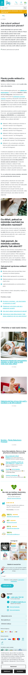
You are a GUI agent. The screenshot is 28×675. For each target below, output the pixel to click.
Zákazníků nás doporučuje (13, 529)
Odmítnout (7, 671)
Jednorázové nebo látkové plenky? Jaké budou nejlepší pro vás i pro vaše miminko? (14, 324)
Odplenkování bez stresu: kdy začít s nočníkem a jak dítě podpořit (13, 414)
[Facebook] (13, 621)
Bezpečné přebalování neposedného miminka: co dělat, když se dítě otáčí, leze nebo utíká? (12, 373)
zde (2, 662)
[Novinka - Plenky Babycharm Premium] (13, 436)
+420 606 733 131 (16, 2)
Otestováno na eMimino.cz (13, 547)
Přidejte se (8, 469)
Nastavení (13, 666)
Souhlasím (20, 671)
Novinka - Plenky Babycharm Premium (11, 453)
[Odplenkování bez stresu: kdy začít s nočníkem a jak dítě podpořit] (13, 397)
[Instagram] (13, 624)
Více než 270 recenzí (12, 535)
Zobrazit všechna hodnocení (13, 511)
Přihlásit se (7, 597)
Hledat (24, 7)
